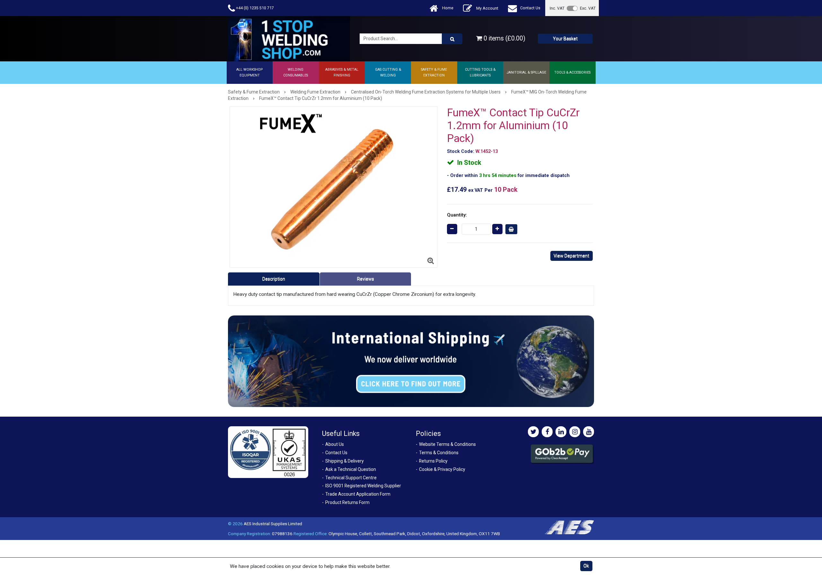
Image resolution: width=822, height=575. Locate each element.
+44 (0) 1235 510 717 (254, 7)
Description (273, 278)
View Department (571, 255)
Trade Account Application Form (357, 494)
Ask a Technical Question (350, 469)
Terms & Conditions (439, 452)
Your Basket (565, 38)
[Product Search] (452, 38)
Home (447, 7)
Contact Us (530, 7)
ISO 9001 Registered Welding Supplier (363, 485)
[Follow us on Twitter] (533, 431)
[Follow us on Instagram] (574, 431)
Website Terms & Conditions (447, 444)
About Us (334, 444)
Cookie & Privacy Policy (442, 469)
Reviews (365, 278)
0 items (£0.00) (503, 38)
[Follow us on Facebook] (547, 431)
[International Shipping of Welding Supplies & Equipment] (411, 361)
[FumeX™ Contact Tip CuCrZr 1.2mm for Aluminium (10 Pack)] (333, 187)
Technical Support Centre (351, 477)
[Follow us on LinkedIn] (560, 431)
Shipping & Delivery (344, 461)
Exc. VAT (588, 8)
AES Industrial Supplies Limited (273, 523)
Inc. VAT (557, 8)
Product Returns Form (347, 502)
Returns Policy (433, 461)
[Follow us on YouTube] (588, 431)
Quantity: (457, 215)
